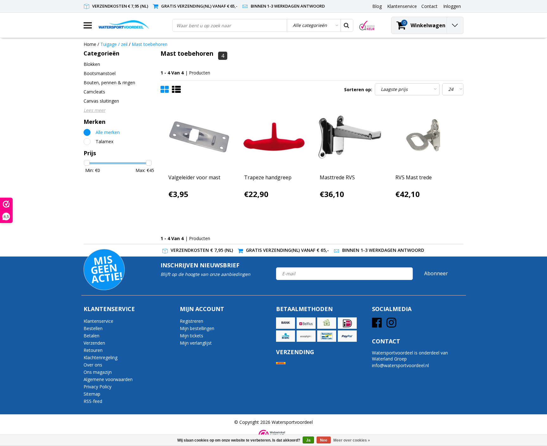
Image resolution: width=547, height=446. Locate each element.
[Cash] (326, 323)
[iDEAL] (347, 323)
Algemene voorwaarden (108, 379)
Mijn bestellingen (197, 328)
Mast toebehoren (149, 44)
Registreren (191, 321)
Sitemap (92, 394)
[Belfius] (306, 323)
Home (90, 44)
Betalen (91, 336)
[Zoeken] (346, 25)
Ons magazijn (98, 372)
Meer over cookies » (351, 440)
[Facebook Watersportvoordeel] (377, 325)
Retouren (93, 350)
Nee (323, 440)
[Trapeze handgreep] (274, 137)
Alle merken (108, 132)
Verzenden (94, 343)
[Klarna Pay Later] (306, 336)
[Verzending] (281, 363)
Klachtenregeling (100, 357)
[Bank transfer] (285, 323)
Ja (308, 440)
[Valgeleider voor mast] (198, 137)
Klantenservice (98, 321)
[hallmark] (367, 25)
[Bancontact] (326, 336)
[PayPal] (347, 336)
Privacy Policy (97, 387)
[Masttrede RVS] (350, 137)
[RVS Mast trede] (425, 137)
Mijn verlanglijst (196, 343)
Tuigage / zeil (114, 44)
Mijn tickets (191, 336)
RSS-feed (93, 401)
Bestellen (93, 328)
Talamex (104, 141)
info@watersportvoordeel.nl (400, 365)
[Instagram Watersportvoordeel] (391, 325)
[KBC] (285, 336)
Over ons (93, 365)
